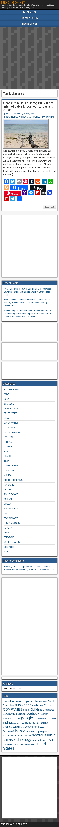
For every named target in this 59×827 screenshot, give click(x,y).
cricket (26, 709)
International (27, 722)
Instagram (15, 723)
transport (36, 740)
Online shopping (35, 731)
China (6, 418)
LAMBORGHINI (11, 466)
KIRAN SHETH (13, 114)
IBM (54, 718)
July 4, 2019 (29, 114)
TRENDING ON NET (13, 2)
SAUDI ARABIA (23, 735)
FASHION (8, 437)
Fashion (44, 714)
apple (26, 701)
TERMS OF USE (29, 23)
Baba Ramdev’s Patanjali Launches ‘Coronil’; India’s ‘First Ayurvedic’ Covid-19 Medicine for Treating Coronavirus (27, 302)
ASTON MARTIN (11, 389)
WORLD (36, 117)
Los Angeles (31, 727)
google (27, 718)
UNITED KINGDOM (23, 744)
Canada (34, 705)
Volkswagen (9, 547)
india (7, 722)
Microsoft (8, 731)
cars (41, 705)
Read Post (49, 207)
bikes (45, 701)
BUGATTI (8, 399)
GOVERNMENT (40, 719)
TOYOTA (8, 528)
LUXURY (43, 727)
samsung (8, 735)
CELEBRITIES (10, 413)
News (21, 730)
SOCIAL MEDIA (11, 509)
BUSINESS (9, 404)
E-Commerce (47, 709)
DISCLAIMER (29, 12)
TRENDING (26, 117)
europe (20, 713)
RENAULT (8, 489)
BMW (6, 394)
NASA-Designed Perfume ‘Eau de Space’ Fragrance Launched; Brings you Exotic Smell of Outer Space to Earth (28, 292)
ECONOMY (9, 714)
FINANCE (8, 446)
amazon (17, 701)
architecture (37, 701)
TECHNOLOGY (13, 117)
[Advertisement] (29, 57)
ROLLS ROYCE (11, 494)
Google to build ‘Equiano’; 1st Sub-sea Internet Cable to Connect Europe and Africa (28, 106)
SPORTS (8, 513)
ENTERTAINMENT (12, 432)
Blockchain (8, 705)
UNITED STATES (12, 542)
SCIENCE (8, 499)
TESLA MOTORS (12, 523)
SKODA (7, 504)
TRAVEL (7, 532)
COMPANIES (12, 709)
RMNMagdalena (11, 566)
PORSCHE (9, 485)
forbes (17, 718)
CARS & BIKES (11, 408)
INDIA (6, 461)
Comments (49, 117)
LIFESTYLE (9, 470)
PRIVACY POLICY (29, 18)
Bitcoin (51, 701)
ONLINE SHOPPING (13, 480)
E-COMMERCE (11, 427)
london (21, 727)
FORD (6, 451)
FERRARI (8, 442)
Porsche (47, 732)
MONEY (7, 475)
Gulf (49, 718)
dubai (35, 709)
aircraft (7, 701)
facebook (32, 713)
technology (22, 740)
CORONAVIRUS (11, 423)
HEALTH (7, 456)
